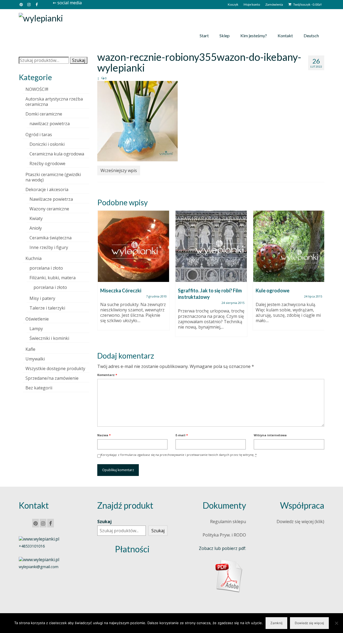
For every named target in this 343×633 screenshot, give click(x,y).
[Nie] (336, 623)
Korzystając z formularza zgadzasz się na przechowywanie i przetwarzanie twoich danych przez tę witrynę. (179, 455)
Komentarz (107, 375)
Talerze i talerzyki (47, 308)
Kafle (30, 349)
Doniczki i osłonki (47, 144)
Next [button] (319, 276)
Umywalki (35, 359)
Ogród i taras (38, 134)
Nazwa (104, 435)
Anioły (35, 228)
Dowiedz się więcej (309, 623)
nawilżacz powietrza (49, 123)
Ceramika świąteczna (50, 238)
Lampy (36, 329)
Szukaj (78, 60)
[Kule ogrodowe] (289, 246)
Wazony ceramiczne (49, 209)
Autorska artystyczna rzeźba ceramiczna (54, 101)
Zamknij (276, 623)
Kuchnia (33, 258)
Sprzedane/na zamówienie (52, 378)
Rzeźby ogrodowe (47, 163)
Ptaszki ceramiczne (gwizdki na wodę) (53, 177)
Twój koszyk (307, 4)
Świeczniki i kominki (49, 338)
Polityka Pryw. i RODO (224, 535)
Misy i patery (42, 298)
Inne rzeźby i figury (48, 247)
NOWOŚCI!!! (36, 89)
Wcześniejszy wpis (118, 170)
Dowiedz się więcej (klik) (300, 521)
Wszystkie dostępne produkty (55, 368)
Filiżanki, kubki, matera (52, 278)
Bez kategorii (38, 388)
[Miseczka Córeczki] (133, 246)
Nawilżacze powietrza (51, 199)
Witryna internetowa (270, 435)
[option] (133, 273)
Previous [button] (102, 276)
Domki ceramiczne (43, 114)
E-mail (182, 435)
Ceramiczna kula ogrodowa (56, 154)
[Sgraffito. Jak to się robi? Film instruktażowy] (211, 246)
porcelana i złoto (46, 268)
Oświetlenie (37, 319)
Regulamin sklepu (228, 521)
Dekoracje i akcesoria (46, 189)
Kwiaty (36, 218)
